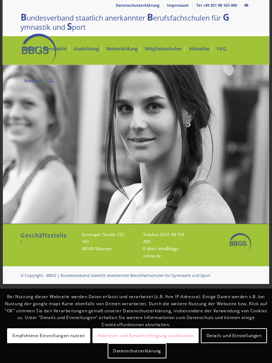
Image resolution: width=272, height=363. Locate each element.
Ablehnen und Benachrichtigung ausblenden (145, 336)
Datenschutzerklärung (137, 5)
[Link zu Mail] (246, 5)
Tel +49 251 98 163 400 (216, 5)
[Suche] (51, 80)
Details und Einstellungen (234, 336)
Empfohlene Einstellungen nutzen (48, 336)
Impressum (178, 5)
